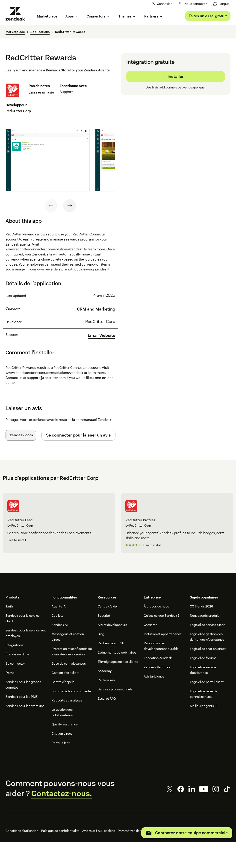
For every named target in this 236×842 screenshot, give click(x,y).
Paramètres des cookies (135, 831)
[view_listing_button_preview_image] (48, 160)
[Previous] (51, 205)
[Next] (69, 205)
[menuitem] (221, 3)
